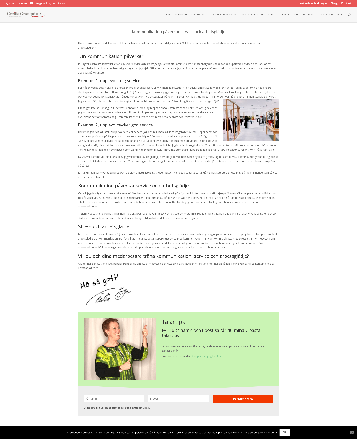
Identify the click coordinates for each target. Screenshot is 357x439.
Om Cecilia (288, 14)
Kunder (272, 14)
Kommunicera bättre (188, 14)
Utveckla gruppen (221, 14)
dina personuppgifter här (206, 356)
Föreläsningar (250, 14)
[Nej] (352, 432)
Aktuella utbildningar (313, 3)
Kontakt (346, 3)
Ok (285, 432)
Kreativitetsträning (331, 14)
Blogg (334, 3)
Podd (306, 14)
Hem (167, 14)
